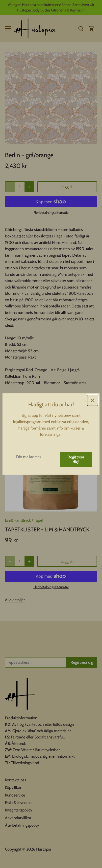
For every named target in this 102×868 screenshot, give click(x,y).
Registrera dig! (76, 459)
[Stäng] (92, 400)
